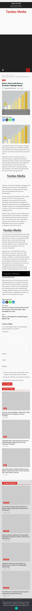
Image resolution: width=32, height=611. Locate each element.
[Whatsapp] (10, 119)
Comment (5, 331)
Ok (16, 608)
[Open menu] (16, 181)
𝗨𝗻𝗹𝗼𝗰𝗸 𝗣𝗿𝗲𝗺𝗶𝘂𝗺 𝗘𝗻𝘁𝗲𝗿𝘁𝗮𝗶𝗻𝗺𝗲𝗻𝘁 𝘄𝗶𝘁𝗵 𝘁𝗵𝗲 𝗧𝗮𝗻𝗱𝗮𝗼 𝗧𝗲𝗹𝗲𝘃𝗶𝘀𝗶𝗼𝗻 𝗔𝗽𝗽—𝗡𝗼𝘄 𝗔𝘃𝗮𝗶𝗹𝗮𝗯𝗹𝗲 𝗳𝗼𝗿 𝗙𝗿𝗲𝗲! (15, 308)
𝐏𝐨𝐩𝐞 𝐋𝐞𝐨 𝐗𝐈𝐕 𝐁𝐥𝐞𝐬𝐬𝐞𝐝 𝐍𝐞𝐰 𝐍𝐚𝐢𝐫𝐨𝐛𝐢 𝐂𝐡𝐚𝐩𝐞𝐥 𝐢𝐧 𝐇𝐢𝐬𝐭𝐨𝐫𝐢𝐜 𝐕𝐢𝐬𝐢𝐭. (15, 317)
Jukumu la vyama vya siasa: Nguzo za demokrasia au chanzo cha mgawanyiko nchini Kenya (16, 552)
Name (4, 354)
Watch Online (28, 70)
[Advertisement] (16, 51)
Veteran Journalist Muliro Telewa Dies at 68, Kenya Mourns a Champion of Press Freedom (16, 400)
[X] (6, 119)
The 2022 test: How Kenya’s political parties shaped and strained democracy (16, 580)
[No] (30, 605)
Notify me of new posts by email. (13, 380)
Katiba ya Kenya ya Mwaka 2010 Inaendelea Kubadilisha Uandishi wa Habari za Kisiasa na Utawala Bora (16, 523)
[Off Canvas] (3, 70)
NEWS (4, 80)
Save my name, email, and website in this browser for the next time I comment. (16, 373)
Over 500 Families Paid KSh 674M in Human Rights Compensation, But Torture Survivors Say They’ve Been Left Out (16, 457)
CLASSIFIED (6, 502)
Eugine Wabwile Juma (10, 88)
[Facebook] (3, 119)
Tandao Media (16, 12)
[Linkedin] (13, 119)
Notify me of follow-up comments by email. (16, 377)
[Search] (23, 70)
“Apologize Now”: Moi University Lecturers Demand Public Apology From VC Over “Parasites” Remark (16, 429)
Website (4, 366)
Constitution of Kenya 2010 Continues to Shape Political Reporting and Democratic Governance (16, 495)
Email (4, 360)
